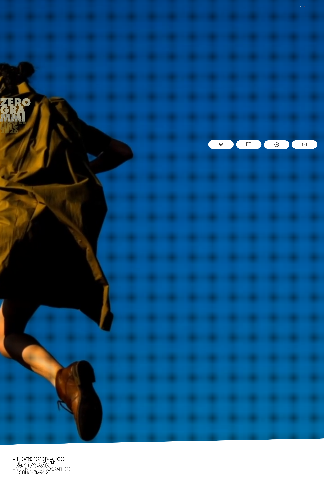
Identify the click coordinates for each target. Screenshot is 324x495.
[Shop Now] (276, 144)
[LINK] (304, 144)
